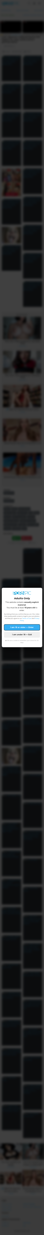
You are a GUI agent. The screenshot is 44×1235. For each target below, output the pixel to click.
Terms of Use (26, 618)
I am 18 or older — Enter (22, 627)
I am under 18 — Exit (22, 635)
